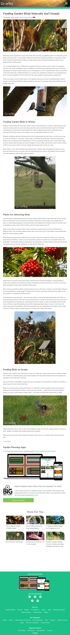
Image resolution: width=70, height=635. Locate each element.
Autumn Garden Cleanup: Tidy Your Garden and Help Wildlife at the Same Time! (55, 544)
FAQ (46, 620)
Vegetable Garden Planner (47, 451)
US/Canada (21, 631)
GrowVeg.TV (35, 610)
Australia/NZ (41, 631)
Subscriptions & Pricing (22, 620)
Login (22, 623)
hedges (27, 281)
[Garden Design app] (36, 482)
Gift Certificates (38, 620)
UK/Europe (30, 631)
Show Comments (18, 500)
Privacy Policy (45, 623)
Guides (26, 610)
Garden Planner (10, 610)
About (11, 620)
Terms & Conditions (32, 623)
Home (5, 620)
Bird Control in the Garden (14, 542)
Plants (44, 610)
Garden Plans (37, 612)
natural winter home (55, 304)
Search (46, 612)
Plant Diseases (26, 612)
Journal (20, 610)
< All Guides (7, 441)
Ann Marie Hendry (26, 17)
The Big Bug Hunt (33, 493)
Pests (49, 610)
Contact (52, 620)
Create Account (62, 620)
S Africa (49, 631)
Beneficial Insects (59, 610)
